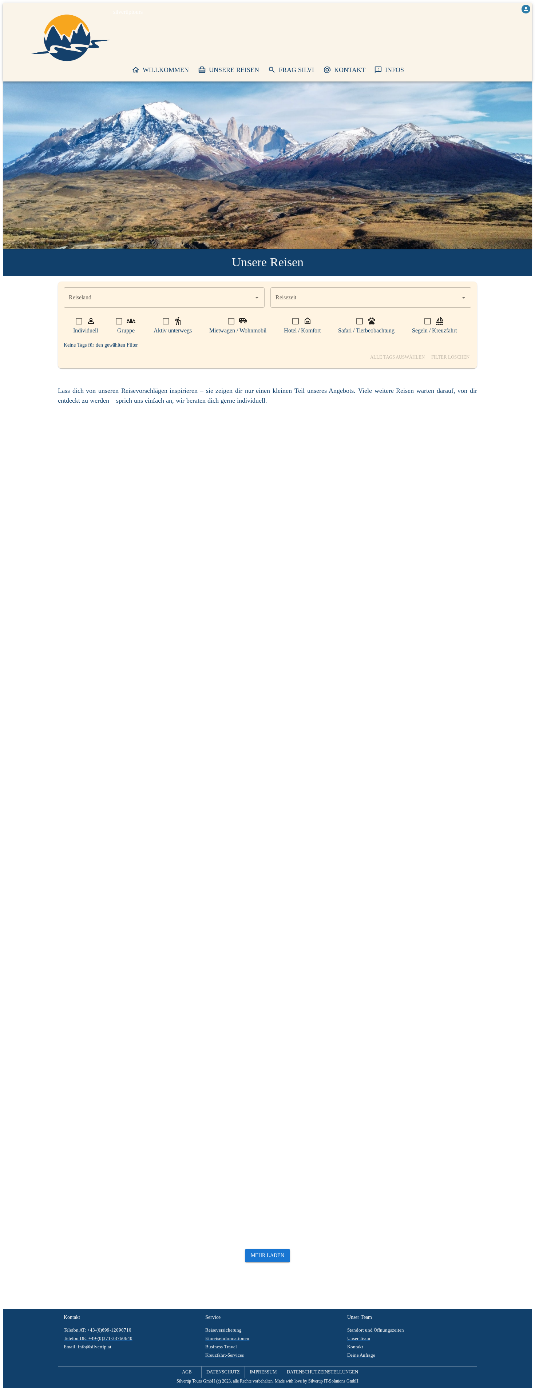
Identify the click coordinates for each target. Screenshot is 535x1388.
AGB (187, 1372)
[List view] (470, 411)
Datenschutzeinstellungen (322, 1372)
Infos (394, 69)
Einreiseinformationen (227, 1338)
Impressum (263, 1372)
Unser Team (358, 1338)
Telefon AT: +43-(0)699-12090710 (97, 1330)
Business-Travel (221, 1346)
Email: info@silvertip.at (87, 1346)
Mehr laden (267, 1255)
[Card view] (457, 411)
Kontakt (349, 69)
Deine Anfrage (361, 1355)
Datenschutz (223, 1372)
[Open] (257, 297)
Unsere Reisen (234, 69)
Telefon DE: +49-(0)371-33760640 (98, 1338)
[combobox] (158, 297)
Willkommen (166, 69)
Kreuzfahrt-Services (224, 1355)
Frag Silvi (296, 69)
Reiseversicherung (223, 1330)
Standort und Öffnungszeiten (375, 1330)
